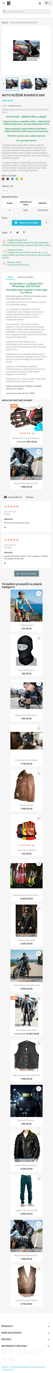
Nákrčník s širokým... (27, 1120)
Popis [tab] (10, 277)
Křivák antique (26, 805)
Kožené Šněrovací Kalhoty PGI (26, 985)
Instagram (39, 1352)
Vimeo (32, 1352)
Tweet (17, 232)
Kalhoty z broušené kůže (26, 1210)
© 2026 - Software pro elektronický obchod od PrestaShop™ (23, 1368)
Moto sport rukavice (26, 850)
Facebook (4, 1352)
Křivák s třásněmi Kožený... (26, 1165)
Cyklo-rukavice (26, 625)
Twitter (11, 1352)
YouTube (18, 1352)
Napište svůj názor (28, 573)
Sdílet (11, 232)
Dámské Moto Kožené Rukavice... (26, 438)
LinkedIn (4, 1359)
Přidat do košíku (26, 222)
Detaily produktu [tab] (25, 277)
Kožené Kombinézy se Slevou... (26, 895)
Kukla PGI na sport (26, 670)
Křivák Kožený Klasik (26, 940)
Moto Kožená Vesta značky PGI (26, 1075)
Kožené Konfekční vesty (26, 1300)
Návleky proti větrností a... (26, 715)
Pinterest (24, 232)
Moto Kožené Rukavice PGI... (26, 483)
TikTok (11, 1359)
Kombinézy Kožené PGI (26, 1030)
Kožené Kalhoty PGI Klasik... (27, 760)
